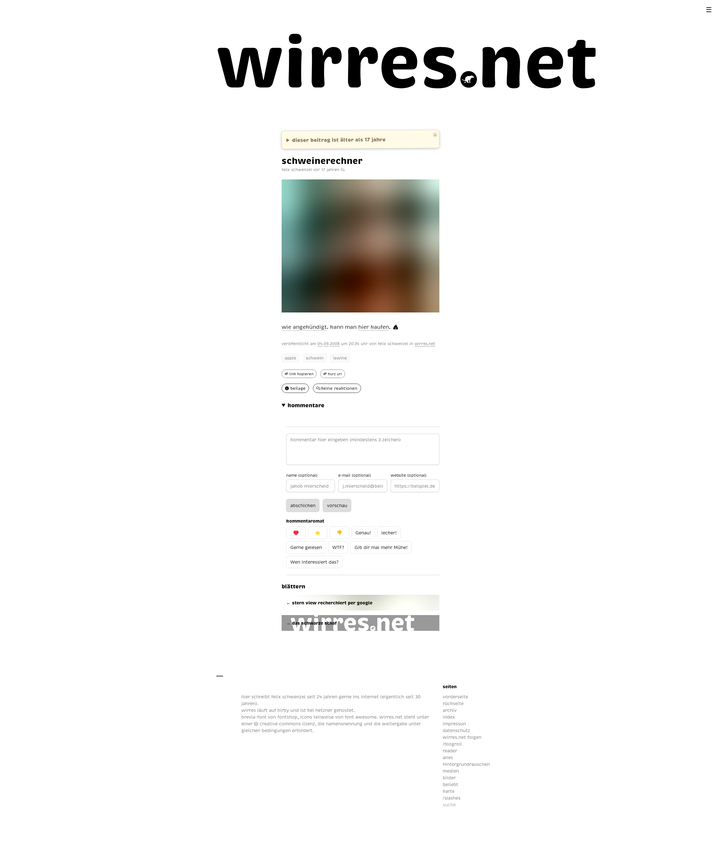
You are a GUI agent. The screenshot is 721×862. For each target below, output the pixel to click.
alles (448, 757)
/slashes (451, 797)
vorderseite (455, 696)
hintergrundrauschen (466, 764)
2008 (335, 343)
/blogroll (452, 743)
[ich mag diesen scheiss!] (395, 327)
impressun (454, 723)
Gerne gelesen (306, 547)
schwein (315, 357)
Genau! (363, 532)
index (449, 716)
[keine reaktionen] (342, 169)
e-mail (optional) (354, 475)
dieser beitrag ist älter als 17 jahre (339, 139)
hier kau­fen (373, 327)
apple (290, 357)
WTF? (338, 547)
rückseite (453, 703)
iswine (340, 357)
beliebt (450, 784)
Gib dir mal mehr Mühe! (381, 547)
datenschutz (456, 730)
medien (451, 770)
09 (326, 343)
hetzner (323, 710)
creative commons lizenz (286, 723)
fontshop (287, 716)
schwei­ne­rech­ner (322, 160)
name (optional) (301, 475)
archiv (450, 710)
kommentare (306, 405)
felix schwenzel (393, 343)
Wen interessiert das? (314, 561)
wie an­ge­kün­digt (304, 327)
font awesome (361, 716)
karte (449, 791)
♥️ (296, 532)
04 (319, 343)
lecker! (389, 532)
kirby (283, 710)
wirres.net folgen (462, 737)
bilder (449, 777)
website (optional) (408, 475)
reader (450, 750)
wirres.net (425, 343)
